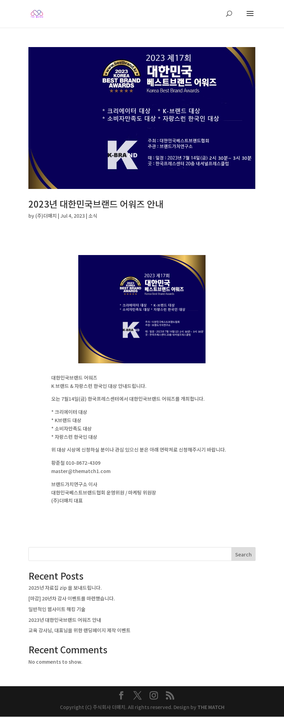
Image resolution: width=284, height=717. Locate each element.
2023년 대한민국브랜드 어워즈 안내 (95, 203)
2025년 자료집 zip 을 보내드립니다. (65, 587)
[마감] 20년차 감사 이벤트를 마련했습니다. (71, 598)
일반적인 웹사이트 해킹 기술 (57, 609)
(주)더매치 (46, 215)
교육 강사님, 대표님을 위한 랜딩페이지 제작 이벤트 (79, 630)
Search (243, 554)
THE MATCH (210, 707)
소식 (92, 215)
